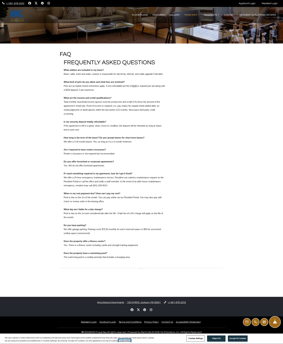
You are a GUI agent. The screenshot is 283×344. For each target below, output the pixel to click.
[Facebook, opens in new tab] (30, 3)
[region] (141, 339)
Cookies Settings (195, 338)
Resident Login (271, 3)
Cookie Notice (125, 341)
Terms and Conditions (130, 322)
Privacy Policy (151, 322)
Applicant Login (249, 3)
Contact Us (167, 322)
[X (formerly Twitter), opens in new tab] (36, 3)
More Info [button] (191, 15)
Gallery (174, 15)
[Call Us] (256, 322)
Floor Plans (140, 15)
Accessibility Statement (188, 322)
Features (158, 15)
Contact (229, 15)
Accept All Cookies (237, 338)
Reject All (216, 338)
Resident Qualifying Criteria (258, 15)
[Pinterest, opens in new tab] (42, 3)
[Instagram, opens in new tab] (49, 3)
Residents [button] (210, 15)
